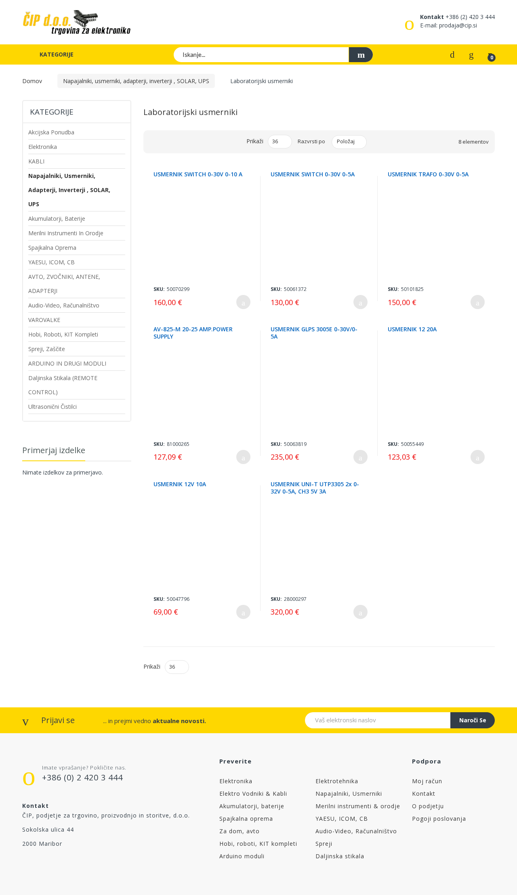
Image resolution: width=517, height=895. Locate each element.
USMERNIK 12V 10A (179, 484)
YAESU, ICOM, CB (341, 818)
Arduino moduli (242, 856)
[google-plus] (76, 864)
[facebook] (25, 864)
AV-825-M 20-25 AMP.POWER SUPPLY (193, 333)
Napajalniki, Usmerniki (348, 793)
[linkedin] (110, 864)
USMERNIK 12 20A (412, 329)
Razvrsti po (311, 141)
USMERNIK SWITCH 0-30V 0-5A (313, 174)
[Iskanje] (361, 54)
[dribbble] (93, 864)
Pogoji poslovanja (439, 818)
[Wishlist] (471, 54)
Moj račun (427, 781)
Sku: (159, 289)
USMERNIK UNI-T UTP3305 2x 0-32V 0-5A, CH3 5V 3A (315, 488)
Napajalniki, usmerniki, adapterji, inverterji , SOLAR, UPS (136, 81)
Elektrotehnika (336, 781)
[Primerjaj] (452, 54)
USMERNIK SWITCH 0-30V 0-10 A (197, 174)
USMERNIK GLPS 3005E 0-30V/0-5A (314, 333)
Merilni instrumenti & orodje (357, 806)
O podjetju (428, 806)
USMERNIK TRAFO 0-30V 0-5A (428, 174)
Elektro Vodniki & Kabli (253, 793)
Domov (32, 81)
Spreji (323, 843)
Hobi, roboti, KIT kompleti (258, 843)
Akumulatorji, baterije (251, 806)
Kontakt (423, 793)
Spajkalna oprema (246, 818)
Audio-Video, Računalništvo (356, 831)
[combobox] (273, 54)
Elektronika (235, 781)
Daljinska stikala (339, 856)
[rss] (59, 864)
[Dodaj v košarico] (243, 302)
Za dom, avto (239, 831)
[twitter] (42, 864)
